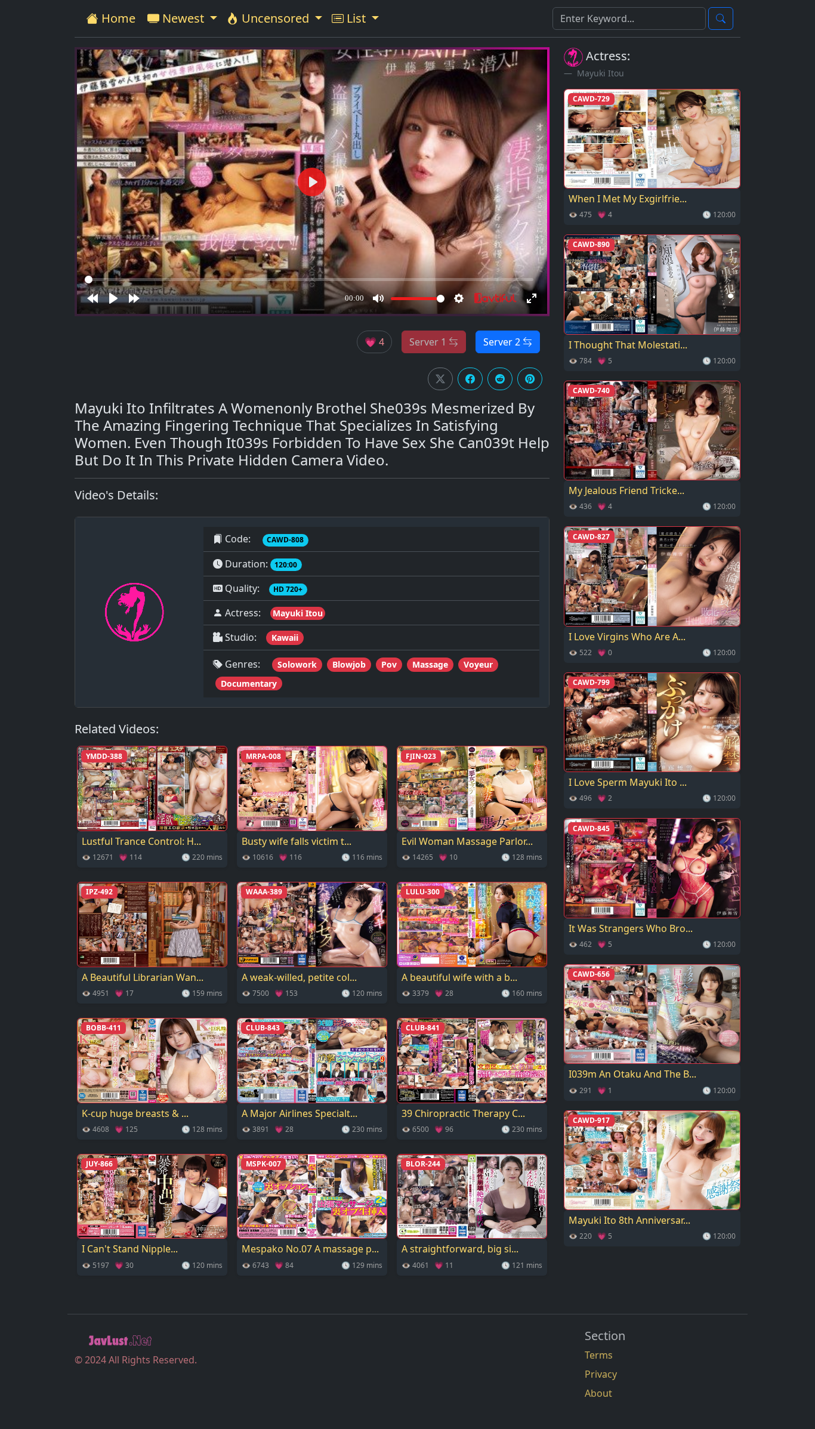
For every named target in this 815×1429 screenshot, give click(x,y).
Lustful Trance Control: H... (141, 841)
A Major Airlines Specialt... (299, 1113)
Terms (599, 1355)
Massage (430, 664)
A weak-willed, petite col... (299, 977)
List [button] (356, 18)
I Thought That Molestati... (628, 344)
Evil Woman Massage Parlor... (467, 841)
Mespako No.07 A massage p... (310, 1248)
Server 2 (503, 341)
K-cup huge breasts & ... (135, 1113)
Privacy (601, 1374)
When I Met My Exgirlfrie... (628, 198)
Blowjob (349, 664)
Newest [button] (183, 18)
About (598, 1393)
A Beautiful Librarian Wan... (142, 977)
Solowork (297, 664)
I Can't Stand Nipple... (130, 1248)
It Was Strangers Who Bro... (631, 928)
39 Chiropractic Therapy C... (463, 1113)
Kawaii (284, 637)
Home (116, 18)
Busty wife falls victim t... (296, 841)
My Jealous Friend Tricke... (626, 490)
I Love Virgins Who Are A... (627, 636)
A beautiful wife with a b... (459, 977)
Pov (389, 664)
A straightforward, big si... (460, 1248)
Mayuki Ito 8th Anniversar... (629, 1220)
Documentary (249, 683)
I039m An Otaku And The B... (632, 1074)
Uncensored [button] (275, 18)
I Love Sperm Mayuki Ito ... (628, 782)
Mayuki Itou (298, 613)
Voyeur (478, 664)
